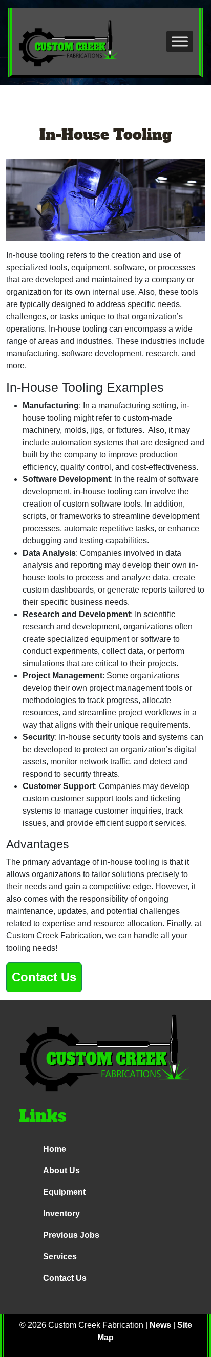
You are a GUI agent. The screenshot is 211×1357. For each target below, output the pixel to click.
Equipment (64, 1192)
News (160, 1325)
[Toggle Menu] (180, 41)
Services (60, 1256)
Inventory (61, 1213)
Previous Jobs (71, 1235)
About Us (61, 1170)
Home (54, 1149)
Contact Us (44, 977)
